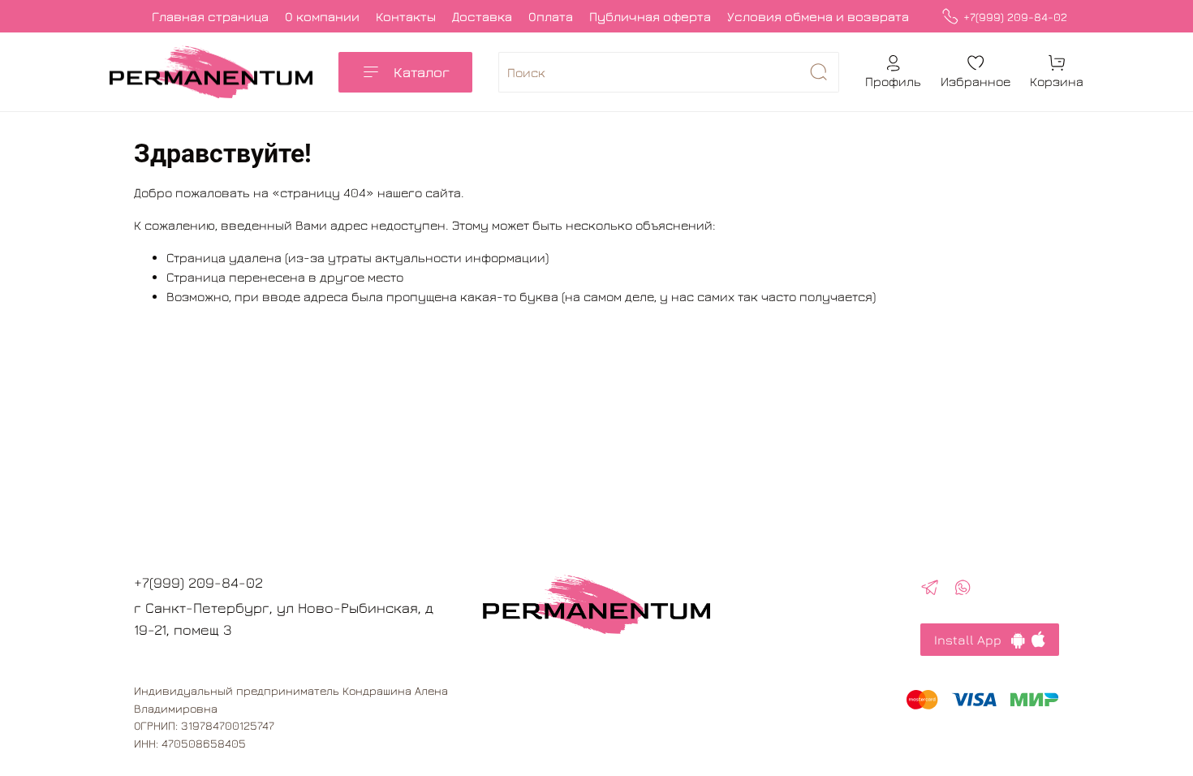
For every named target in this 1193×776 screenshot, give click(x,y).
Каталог (422, 71)
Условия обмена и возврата (818, 16)
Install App (972, 639)
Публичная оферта (650, 16)
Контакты (406, 16)
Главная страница (210, 16)
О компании (322, 16)
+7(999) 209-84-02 (1015, 17)
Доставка (482, 16)
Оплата (550, 16)
